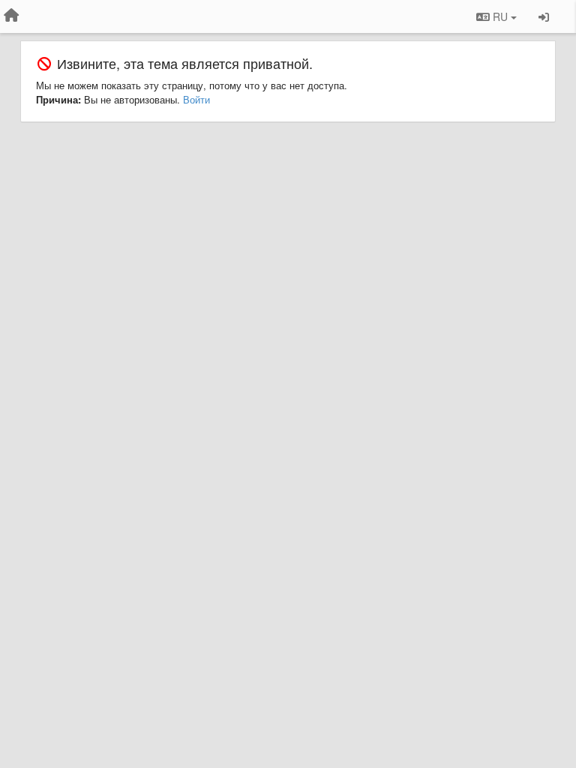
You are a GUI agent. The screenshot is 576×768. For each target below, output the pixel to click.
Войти (196, 99)
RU (500, 16)
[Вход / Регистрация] (543, 16)
